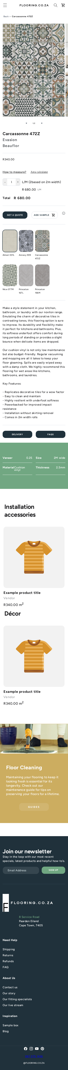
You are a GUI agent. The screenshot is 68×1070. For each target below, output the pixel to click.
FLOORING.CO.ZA (35, 1063)
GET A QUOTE (15, 215)
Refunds (8, 961)
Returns (8, 955)
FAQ (6, 967)
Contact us (10, 987)
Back (6, 16)
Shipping (9, 949)
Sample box (10, 1025)
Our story (9, 993)
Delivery (17, 434)
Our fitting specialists (17, 999)
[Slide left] (26, 123)
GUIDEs (34, 806)
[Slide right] (42, 123)
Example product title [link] (22, 593)
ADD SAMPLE (42, 215)
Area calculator (39, 171)
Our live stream (13, 1005)
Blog (6, 1031)
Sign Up (53, 870)
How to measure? (14, 172)
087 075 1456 (34, 1056)
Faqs (50, 434)
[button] (5, 5)
